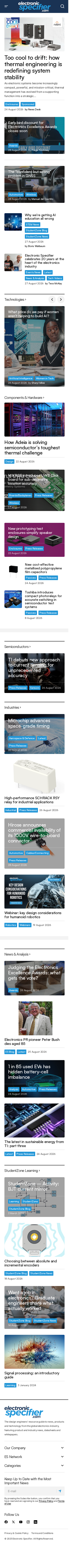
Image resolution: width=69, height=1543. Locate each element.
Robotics (11, 925)
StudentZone (30, 1201)
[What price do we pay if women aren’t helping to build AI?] (34, 346)
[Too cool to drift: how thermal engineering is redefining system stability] (34, 34)
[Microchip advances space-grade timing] (34, 734)
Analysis (13, 1089)
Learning (14, 1201)
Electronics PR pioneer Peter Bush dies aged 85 (31, 1042)
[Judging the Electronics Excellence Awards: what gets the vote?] (34, 978)
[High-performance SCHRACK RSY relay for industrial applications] (34, 777)
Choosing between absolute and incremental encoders (30, 1263)
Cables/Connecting (37, 852)
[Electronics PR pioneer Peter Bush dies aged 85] (34, 1018)
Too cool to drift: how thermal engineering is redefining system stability (33, 67)
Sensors (34, 687)
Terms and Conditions (42, 1533)
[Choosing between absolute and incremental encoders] (34, 1240)
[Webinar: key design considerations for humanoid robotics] (34, 892)
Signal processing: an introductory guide (31, 1375)
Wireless (31, 194)
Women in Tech (45, 378)
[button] (6, 6)
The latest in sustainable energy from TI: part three (34, 1144)
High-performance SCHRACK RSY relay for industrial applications (32, 800)
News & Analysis (35, 278)
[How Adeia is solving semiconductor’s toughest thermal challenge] (34, 420)
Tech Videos (55, 278)
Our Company (14, 1448)
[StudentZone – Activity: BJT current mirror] (34, 1197)
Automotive (16, 194)
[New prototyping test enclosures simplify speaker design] (34, 540)
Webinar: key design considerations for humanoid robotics (32, 915)
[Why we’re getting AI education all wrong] (13, 222)
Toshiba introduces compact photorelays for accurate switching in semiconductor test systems (43, 599)
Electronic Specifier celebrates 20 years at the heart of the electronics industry (44, 261)
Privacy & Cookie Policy (16, 1533)
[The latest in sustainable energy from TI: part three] (34, 1120)
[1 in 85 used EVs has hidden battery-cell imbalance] (34, 1079)
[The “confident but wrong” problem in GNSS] (34, 184)
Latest (48, 272)
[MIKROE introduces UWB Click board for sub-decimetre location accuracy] (34, 490)
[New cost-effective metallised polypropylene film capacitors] (13, 571)
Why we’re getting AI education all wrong (40, 217)
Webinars (25, 925)
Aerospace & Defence (22, 738)
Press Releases (43, 495)
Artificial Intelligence (20, 378)
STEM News (32, 224)
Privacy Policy (46, 1501)
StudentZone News (37, 236)
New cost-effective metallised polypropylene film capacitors (43, 568)
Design (9, 461)
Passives (31, 577)
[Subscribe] (60, 1491)
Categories (12, 1465)
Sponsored (28, 104)
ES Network (13, 1457)
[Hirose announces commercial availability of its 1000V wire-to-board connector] (34, 843)
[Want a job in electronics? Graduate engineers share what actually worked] (34, 1307)
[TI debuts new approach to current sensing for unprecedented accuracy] (34, 673)
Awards (13, 145)
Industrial (11, 810)
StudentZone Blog (36, 230)
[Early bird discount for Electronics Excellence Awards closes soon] (34, 135)
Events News (33, 272)
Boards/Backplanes (20, 495)
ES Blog (10, 1051)
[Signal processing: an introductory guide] (34, 1352)
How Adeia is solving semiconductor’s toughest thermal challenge (32, 447)
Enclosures (12, 104)
